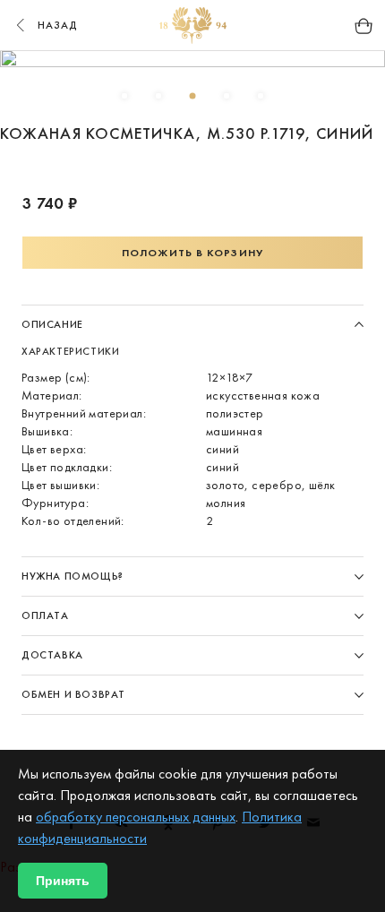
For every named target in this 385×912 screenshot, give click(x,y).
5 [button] (260, 96)
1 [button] (124, 96)
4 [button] (226, 96)
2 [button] (158, 96)
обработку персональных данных (135, 816)
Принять (63, 880)
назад (58, 25)
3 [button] (192, 96)
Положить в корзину (192, 252)
